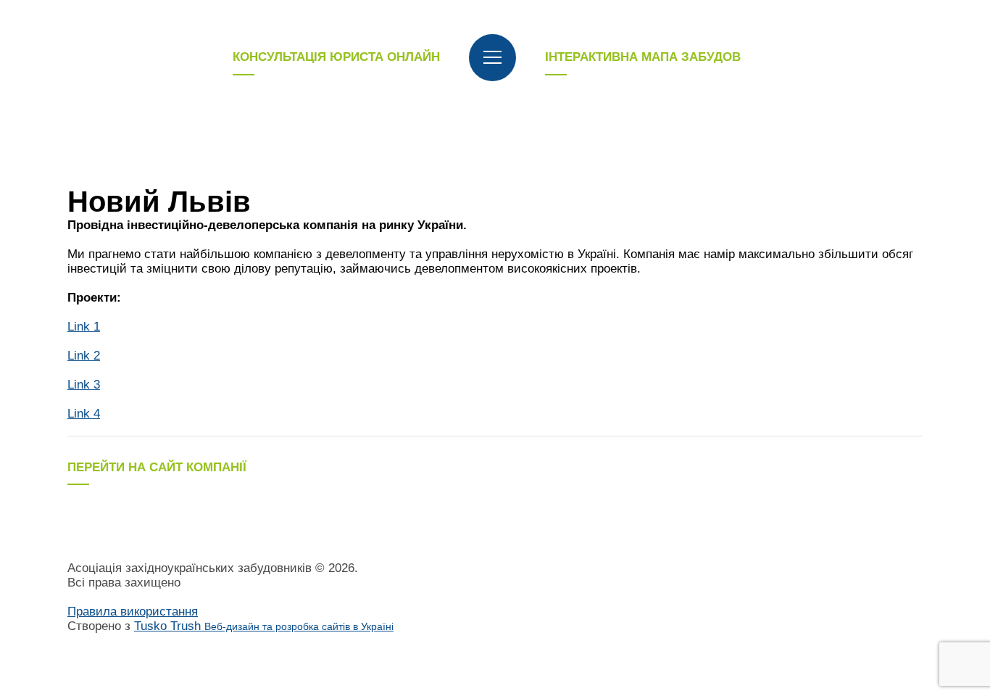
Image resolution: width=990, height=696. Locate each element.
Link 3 (83, 385)
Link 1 (83, 327)
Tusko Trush (264, 626)
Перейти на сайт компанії (156, 467)
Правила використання (132, 611)
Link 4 (83, 413)
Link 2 (83, 355)
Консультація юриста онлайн (336, 57)
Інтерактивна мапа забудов (643, 57)
